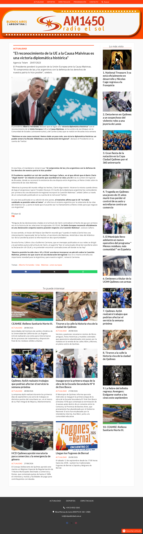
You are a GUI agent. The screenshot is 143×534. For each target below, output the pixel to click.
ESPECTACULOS (64, 2)
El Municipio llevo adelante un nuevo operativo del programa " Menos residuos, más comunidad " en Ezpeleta (117, 243)
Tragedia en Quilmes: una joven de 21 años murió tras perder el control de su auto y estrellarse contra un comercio (116, 199)
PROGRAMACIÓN (80, 2)
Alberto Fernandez (26, 265)
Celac (38, 265)
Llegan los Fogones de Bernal (72, 453)
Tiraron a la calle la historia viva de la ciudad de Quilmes (117, 356)
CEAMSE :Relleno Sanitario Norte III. (32, 323)
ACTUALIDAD (39, 2)
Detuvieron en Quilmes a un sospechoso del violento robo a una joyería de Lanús (117, 119)
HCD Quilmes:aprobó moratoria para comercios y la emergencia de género (30, 456)
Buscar (106, 2)
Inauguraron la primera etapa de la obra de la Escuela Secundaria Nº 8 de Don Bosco (75, 384)
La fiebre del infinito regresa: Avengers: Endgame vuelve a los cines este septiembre (115, 393)
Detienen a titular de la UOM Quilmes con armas (117, 280)
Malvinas (44, 265)
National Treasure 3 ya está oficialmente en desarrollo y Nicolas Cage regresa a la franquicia (117, 79)
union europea (56, 265)
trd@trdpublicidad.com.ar (71, 516)
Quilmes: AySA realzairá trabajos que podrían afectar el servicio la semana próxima (30, 384)
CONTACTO (93, 2)
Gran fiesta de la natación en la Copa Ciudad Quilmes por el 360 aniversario (115, 157)
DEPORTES (51, 2)
